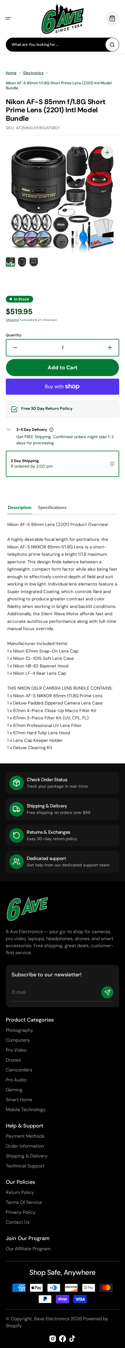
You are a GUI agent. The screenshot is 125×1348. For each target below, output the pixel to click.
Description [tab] (19, 507)
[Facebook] (62, 1338)
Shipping (12, 320)
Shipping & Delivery (27, 1156)
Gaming (14, 1090)
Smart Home (19, 1100)
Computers (18, 1040)
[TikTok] (72, 1338)
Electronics (33, 73)
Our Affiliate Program (28, 1249)
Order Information (25, 1146)
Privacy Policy (20, 1212)
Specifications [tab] (52, 507)
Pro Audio (16, 1080)
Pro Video (16, 1050)
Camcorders (19, 1070)
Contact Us (18, 1222)
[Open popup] (51, 430)
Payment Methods (25, 1136)
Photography (19, 1030)
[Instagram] (52, 1338)
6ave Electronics (51, 1319)
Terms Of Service (24, 1202)
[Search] (112, 44)
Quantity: (14, 335)
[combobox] (62, 45)
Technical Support (25, 1166)
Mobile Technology (26, 1109)
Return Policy (20, 1192)
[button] (8, 18)
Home (11, 73)
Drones (13, 1060)
